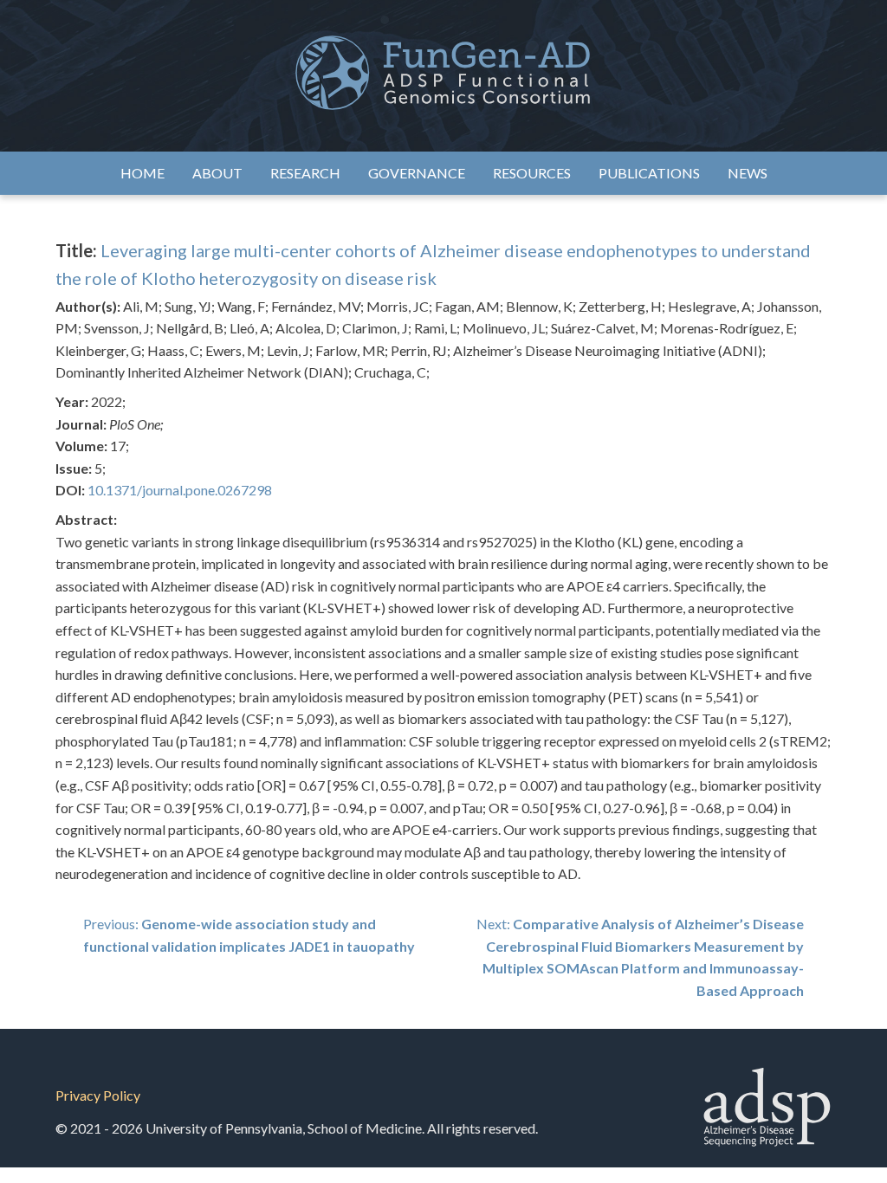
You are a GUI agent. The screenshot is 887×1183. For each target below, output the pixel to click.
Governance (416, 173)
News (747, 173)
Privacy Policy (97, 1095)
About (217, 173)
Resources (532, 173)
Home (142, 173)
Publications (649, 173)
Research (305, 173)
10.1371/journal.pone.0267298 (179, 490)
